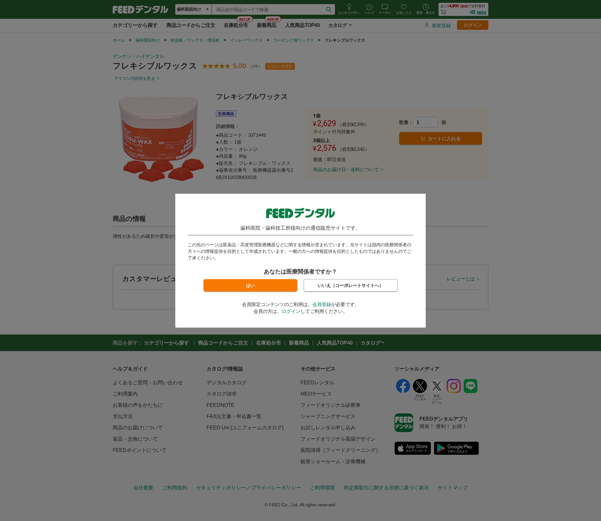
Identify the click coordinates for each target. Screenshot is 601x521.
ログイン (291, 311)
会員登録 (321, 304)
